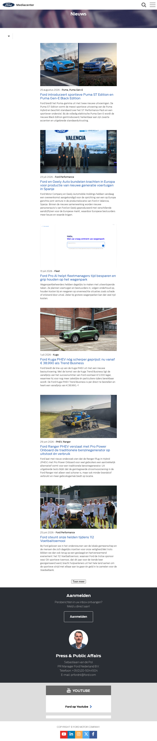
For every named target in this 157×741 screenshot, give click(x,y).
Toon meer (78, 581)
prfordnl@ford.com (83, 674)
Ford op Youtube (77, 706)
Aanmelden (78, 616)
